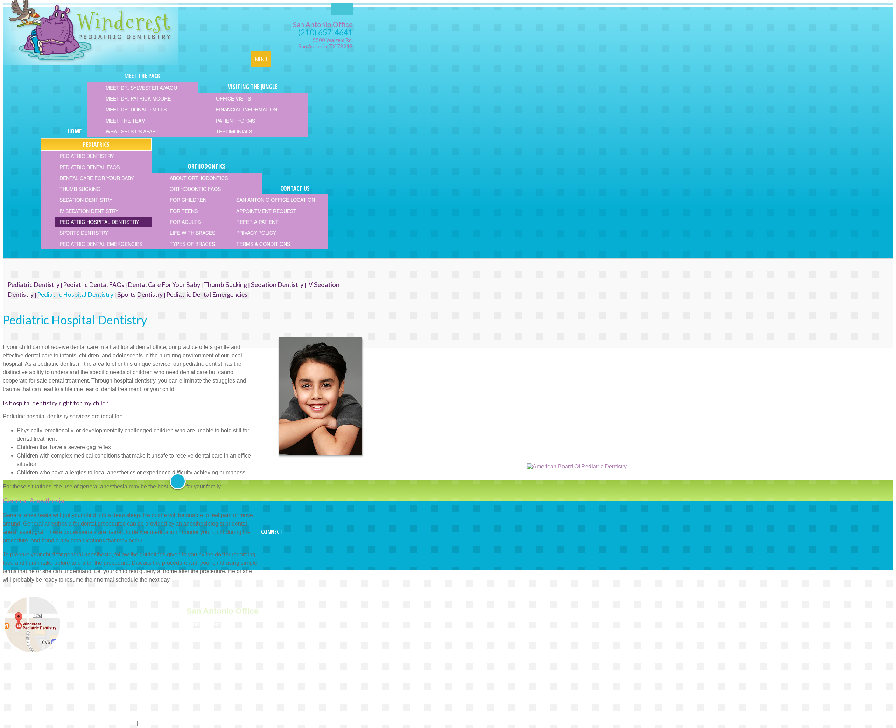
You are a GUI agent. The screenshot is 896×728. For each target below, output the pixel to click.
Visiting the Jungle (84, 691)
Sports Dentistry (140, 294)
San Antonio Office (323, 24)
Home (10, 691)
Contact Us (190, 691)
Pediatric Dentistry (33, 285)
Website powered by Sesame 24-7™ (56, 723)
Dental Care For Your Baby (164, 285)
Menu (261, 59)
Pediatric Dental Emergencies (207, 294)
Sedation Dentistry (277, 285)
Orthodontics (156, 691)
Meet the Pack (39, 691)
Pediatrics (124, 691)
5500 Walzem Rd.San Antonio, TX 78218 (326, 43)
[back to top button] (178, 481)
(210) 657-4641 (325, 32)
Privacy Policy (119, 723)
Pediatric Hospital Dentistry (75, 294)
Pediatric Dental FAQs (93, 285)
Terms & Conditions (162, 723)
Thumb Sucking (225, 285)
